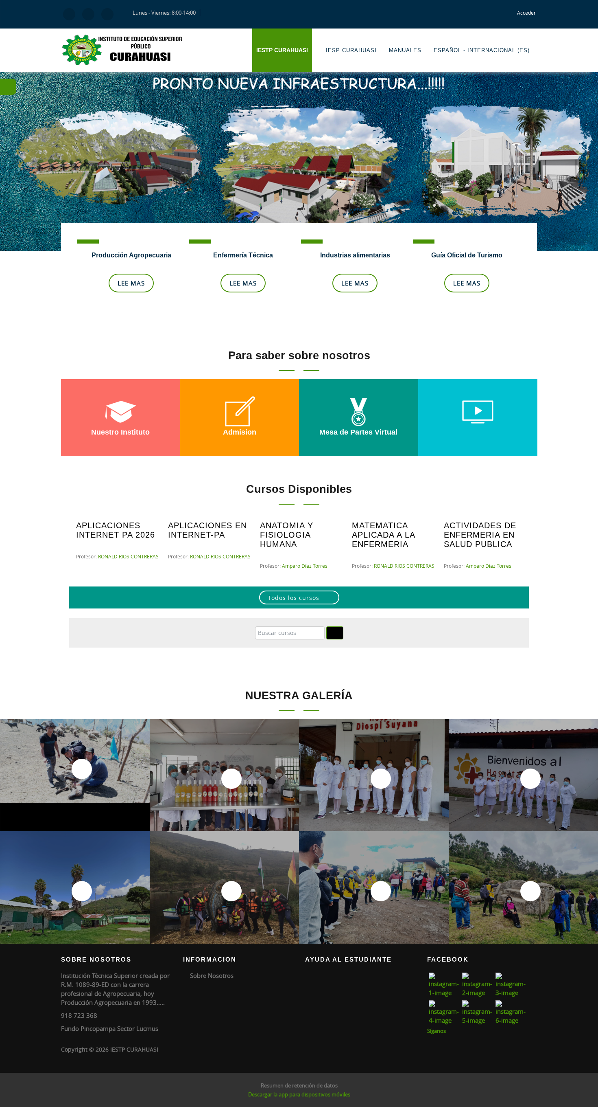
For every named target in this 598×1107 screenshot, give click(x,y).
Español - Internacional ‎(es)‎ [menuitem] (482, 50)
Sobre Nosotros (212, 975)
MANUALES (405, 50)
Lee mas (131, 283)
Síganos (436, 1031)
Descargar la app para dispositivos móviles (299, 1094)
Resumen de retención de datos (299, 1085)
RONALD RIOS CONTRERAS (128, 556)
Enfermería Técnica (243, 255)
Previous (12, 155)
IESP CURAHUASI (351, 50)
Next (586, 155)
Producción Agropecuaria (131, 255)
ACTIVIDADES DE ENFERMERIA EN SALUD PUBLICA (480, 535)
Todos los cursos (293, 598)
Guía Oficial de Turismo (466, 255)
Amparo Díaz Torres (304, 565)
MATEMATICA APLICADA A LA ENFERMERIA (383, 535)
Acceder (526, 12)
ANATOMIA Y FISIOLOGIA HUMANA (286, 535)
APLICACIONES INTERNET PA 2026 (115, 530)
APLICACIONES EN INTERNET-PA (207, 530)
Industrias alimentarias (355, 255)
